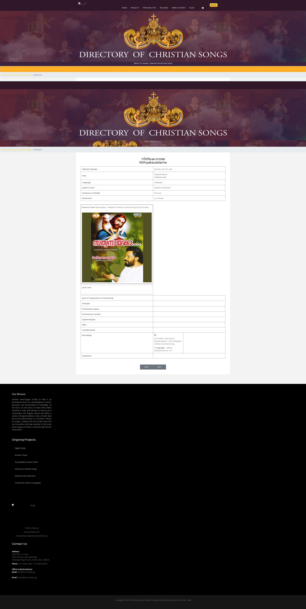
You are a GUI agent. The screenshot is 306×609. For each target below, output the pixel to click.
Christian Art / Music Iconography (27, 483)
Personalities (149, 8)
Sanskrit (148, 69)
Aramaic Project (20, 455)
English (56, 69)
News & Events (179, 8)
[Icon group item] (14, 583)
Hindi (83, 69)
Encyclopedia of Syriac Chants (26, 462)
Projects (135, 8)
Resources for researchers (24, 476)
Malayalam (114, 69)
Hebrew (204, 69)
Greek (176, 69)
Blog (191, 8)
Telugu (259, 69)
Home (124, 8)
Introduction (20, 69)
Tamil (232, 69)
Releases (164, 8)
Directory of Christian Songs (25, 469)
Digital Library (20, 448)
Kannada (290, 69)
